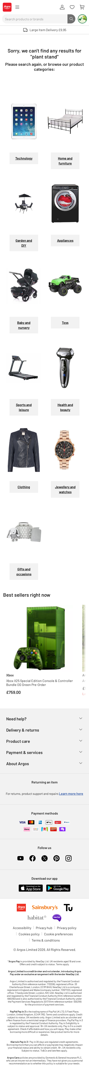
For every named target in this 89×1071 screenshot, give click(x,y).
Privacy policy (66, 928)
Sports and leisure (24, 407)
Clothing (24, 487)
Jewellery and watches (65, 489)
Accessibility (22, 928)
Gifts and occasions (23, 571)
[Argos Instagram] (68, 858)
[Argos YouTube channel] (20, 858)
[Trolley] (82, 7)
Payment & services (24, 752)
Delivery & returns (22, 729)
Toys (65, 322)
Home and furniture (65, 160)
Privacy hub (44, 928)
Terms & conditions (46, 940)
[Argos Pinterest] (56, 858)
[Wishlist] (72, 7)
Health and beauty (65, 407)
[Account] (62, 7)
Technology (23, 158)
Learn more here (71, 793)
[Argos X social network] (44, 858)
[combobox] (34, 18)
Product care (18, 741)
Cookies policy (29, 934)
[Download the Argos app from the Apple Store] (31, 887)
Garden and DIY (24, 242)
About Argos (17, 763)
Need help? (16, 718)
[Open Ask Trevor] (82, 18)
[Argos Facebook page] (32, 858)
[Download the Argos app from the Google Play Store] (58, 887)
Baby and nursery (23, 325)
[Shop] (17, 7)
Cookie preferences (58, 934)
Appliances (65, 240)
